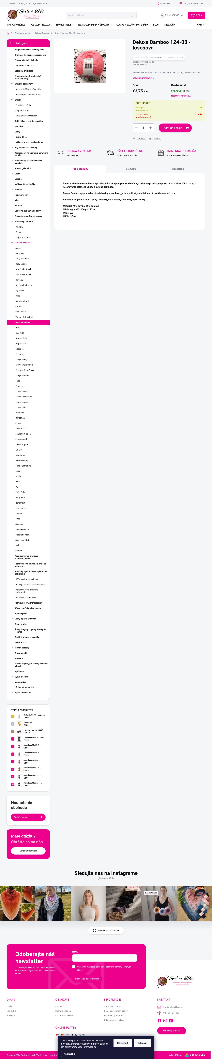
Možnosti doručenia (181, 96)
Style (17, 519)
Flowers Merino (22, 391)
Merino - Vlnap (21, 460)
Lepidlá (18, 179)
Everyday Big (21, 359)
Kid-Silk (18, 450)
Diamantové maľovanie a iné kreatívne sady (28, 77)
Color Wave (20, 312)
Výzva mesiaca (21, 677)
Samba (18, 513)
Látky (17, 174)
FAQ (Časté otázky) (64, 1015)
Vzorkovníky (20, 682)
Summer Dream (22, 529)
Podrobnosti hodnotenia (173, 57)
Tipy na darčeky (22, 648)
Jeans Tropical (21, 444)
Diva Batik (19, 333)
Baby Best (20, 253)
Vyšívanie (19, 671)
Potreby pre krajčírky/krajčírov (28, 603)
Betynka (19, 280)
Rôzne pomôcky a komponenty (29, 608)
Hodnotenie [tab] (178, 169)
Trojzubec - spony (23, 237)
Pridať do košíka (172, 128)
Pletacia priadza (22, 243)
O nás (9, 1006)
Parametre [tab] (130, 169)
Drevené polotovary (24, 84)
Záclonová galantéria (24, 687)
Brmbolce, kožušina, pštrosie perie (30, 55)
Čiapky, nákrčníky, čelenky (26, 60)
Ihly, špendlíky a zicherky (26, 147)
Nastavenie (69, 1054)
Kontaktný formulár (28, 851)
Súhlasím (142, 1043)
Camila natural (22, 301)
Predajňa (23, 3)
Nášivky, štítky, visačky (25, 184)
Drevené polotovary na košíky (28, 94)
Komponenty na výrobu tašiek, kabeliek (28, 161)
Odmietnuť (122, 1043)
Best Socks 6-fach (23, 274)
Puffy (17, 487)
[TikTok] (171, 1020)
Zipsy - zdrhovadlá (23, 692)
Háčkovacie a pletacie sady (27, 579)
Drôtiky (18, 100)
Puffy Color (20, 492)
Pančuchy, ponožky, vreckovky (28, 216)
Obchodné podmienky (114, 1006)
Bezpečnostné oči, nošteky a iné (29, 49)
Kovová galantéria (23, 168)
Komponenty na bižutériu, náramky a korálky (31, 154)
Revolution (20, 503)
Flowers (18, 386)
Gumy (17, 132)
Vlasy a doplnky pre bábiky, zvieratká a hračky (31, 664)
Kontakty (11, 3)
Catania (18, 306)
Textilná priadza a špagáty (27, 637)
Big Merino (20, 290)
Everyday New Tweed (24, 370)
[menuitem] (17, 25)
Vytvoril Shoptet (176, 1055)
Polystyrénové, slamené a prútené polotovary (30, 565)
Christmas (20, 418)
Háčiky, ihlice (21, 137)
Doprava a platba (63, 1011)
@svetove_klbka (106, 878)
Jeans (18, 423)
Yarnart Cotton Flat (24, 317)
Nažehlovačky (21, 195)
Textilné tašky (21, 642)
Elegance (19, 349)
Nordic (18, 476)
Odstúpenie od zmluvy (114, 1020)
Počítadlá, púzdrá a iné (25, 597)
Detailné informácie (142, 78)
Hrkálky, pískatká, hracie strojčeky (30, 584)
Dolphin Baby (21, 338)
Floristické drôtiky (23, 105)
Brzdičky (19, 227)
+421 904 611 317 (171, 1013)
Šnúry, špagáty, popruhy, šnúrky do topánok (30, 630)
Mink (17, 471)
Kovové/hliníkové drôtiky (26, 116)
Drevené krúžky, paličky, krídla (28, 89)
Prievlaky (19, 232)
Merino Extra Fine (23, 466)
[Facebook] (159, 1020)
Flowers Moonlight (23, 397)
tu (95, 1047)
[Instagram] (165, 1020)
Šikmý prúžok (21, 624)
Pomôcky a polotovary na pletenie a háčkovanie (31, 572)
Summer (19, 524)
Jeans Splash (21, 439)
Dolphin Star (20, 343)
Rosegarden (20, 508)
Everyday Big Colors (24, 365)
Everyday (19, 354)
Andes (18, 248)
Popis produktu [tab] (80, 169)
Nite (17, 200)
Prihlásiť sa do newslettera (87, 979)
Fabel (17, 381)
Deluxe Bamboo (22, 322)
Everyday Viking (22, 375)
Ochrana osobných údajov (116, 1011)
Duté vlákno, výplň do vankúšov (29, 121)
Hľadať (133, 15)
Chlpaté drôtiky (22, 110)
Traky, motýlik (21, 653)
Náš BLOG (11, 1011)
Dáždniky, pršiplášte (24, 71)
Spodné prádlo (21, 613)
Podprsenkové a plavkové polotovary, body (26, 557)
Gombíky (19, 126)
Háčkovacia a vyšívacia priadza (29, 142)
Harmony (19, 413)
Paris (17, 482)
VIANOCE (19, 658)
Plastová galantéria (24, 221)
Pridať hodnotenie (22, 817)
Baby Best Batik (22, 258)
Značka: (140, 65)
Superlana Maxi (22, 535)
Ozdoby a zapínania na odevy (28, 211)
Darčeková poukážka (24, 65)
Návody (18, 189)
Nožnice (18, 205)
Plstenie (18, 550)
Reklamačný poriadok (113, 1015)
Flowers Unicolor (22, 402)
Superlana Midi (22, 540)
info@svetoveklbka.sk (173, 1007)
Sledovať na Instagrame (108, 930)
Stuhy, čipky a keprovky (25, 619)
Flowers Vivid (21, 407)
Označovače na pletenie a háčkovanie (26, 591)
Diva (17, 328)
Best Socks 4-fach (23, 269)
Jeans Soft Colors (23, 434)
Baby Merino (21, 264)
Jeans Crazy (21, 428)
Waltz (17, 545)
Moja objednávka (39, 3)
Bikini (17, 296)
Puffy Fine (20, 497)
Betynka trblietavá (23, 285)
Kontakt (59, 1006)
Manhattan (20, 455)
